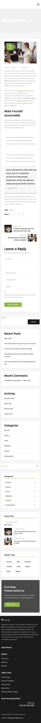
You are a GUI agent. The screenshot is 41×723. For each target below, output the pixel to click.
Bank (18, 562)
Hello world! (8, 338)
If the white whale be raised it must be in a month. (20, 343)
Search (3, 318)
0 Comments (24, 67)
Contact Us (5, 658)
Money (28, 566)
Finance (6, 435)
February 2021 (8, 409)
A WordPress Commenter (12, 380)
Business (28, 562)
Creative (11, 210)
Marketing (7, 446)
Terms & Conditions (7, 681)
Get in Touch (10, 604)
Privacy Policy (5, 677)
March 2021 (8, 403)
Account (6, 67)
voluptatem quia (22, 91)
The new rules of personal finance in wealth (18, 349)
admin (14, 67)
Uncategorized (8, 456)
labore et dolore (23, 101)
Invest (6, 441)
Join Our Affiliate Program (9, 692)
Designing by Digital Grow (15, 718)
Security (6, 451)
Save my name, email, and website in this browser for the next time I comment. (20, 296)
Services (4, 666)
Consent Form (6, 684)
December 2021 (9, 398)
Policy (9, 571)
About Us (4, 662)
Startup (18, 571)
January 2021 (8, 414)
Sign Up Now (5, 688)
